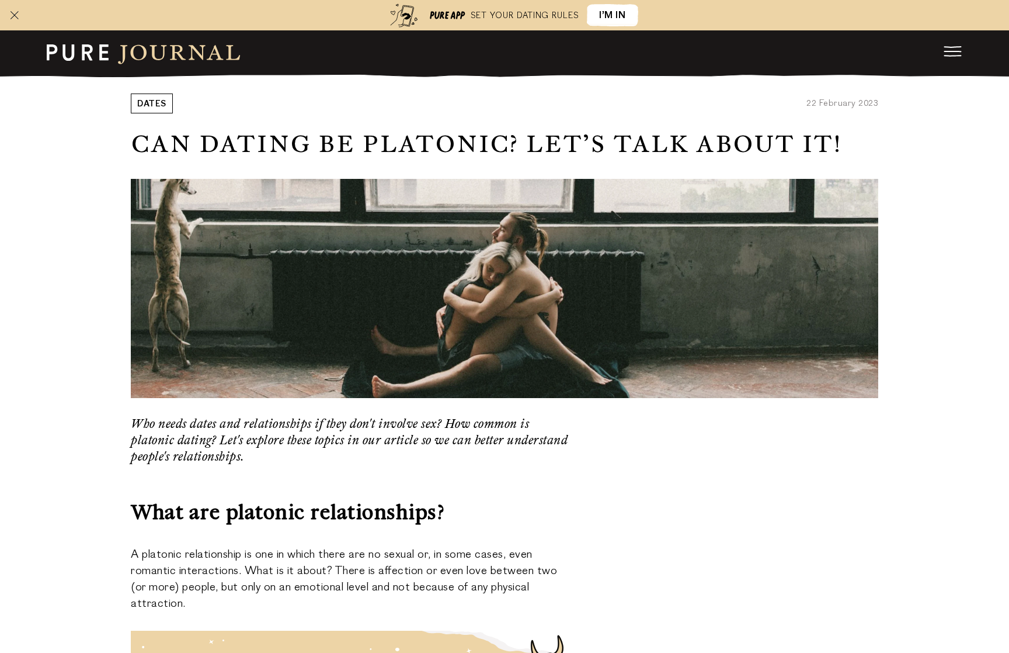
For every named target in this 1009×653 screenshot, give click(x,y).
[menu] (953, 51)
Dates (151, 105)
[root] (144, 52)
